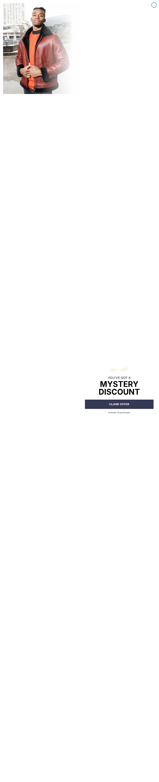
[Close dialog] (154, 4)
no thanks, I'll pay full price (119, 413)
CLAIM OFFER (119, 404)
